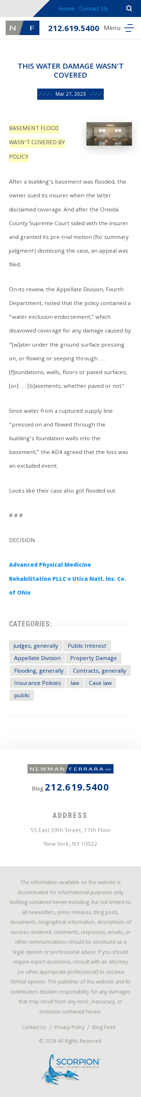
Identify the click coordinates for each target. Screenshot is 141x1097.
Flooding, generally (39, 671)
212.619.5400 (73, 29)
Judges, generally (35, 646)
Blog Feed (103, 1028)
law (74, 683)
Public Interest (87, 646)
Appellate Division (37, 658)
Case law (100, 683)
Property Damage (93, 658)
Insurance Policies (37, 683)
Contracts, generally (99, 671)
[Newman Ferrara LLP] (22, 28)
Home (66, 9)
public (22, 695)
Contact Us (93, 9)
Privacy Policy (69, 1028)
